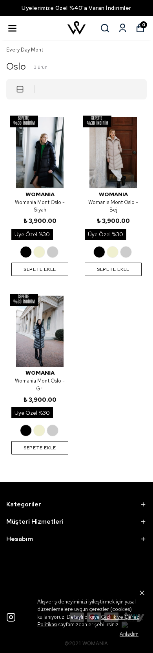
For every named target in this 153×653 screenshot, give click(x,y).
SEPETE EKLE (40, 269)
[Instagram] (11, 617)
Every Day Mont (24, 49)
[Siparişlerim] (123, 28)
